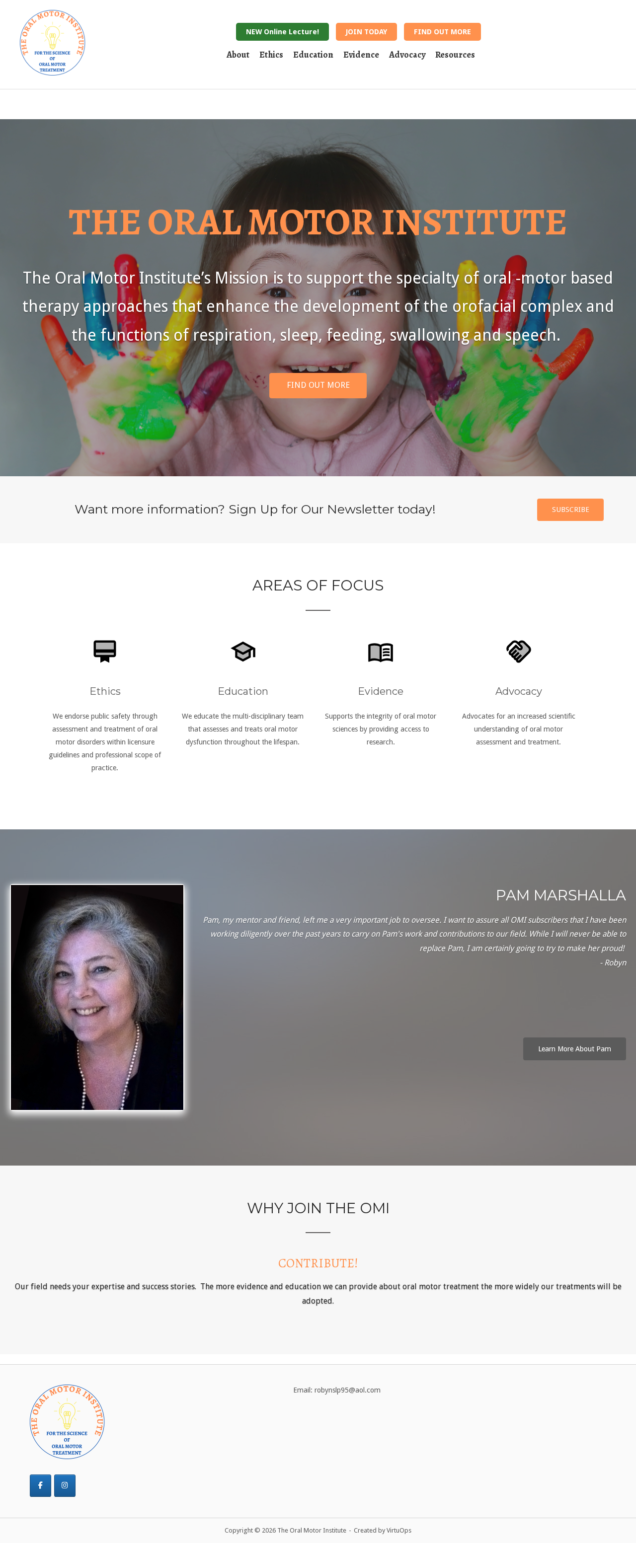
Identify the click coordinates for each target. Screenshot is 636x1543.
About (238, 55)
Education (313, 55)
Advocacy (407, 55)
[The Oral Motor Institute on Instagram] (65, 1471)
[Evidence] (380, 646)
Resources (455, 55)
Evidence (361, 55)
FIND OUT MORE (442, 32)
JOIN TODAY (366, 32)
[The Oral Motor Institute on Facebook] (40, 1471)
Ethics (271, 55)
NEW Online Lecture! (282, 32)
